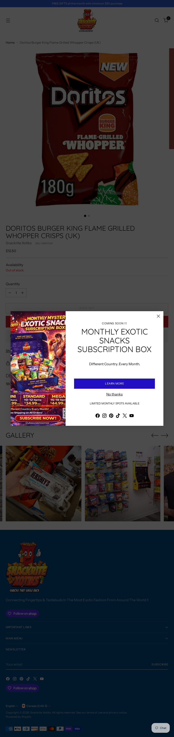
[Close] (158, 316)
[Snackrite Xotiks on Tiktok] (118, 416)
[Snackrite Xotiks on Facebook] (97, 416)
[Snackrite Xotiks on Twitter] (124, 416)
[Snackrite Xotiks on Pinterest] (111, 416)
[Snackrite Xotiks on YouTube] (131, 416)
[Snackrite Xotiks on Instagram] (104, 416)
